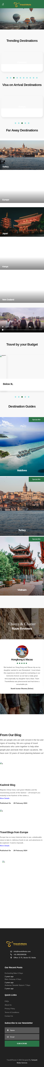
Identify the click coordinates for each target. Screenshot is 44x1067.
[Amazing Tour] (8, 771)
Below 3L (8, 384)
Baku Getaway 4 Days (13, 979)
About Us (8, 1005)
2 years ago (9, 976)
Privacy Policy (10, 1009)
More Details (4, 798)
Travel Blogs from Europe (14, 832)
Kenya (22, 106)
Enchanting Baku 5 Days (14, 973)
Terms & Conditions (12, 1012)
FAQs (7, 1001)
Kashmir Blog (7, 784)
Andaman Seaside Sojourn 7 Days (17, 985)
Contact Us (9, 1016)
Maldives (22, 62)
